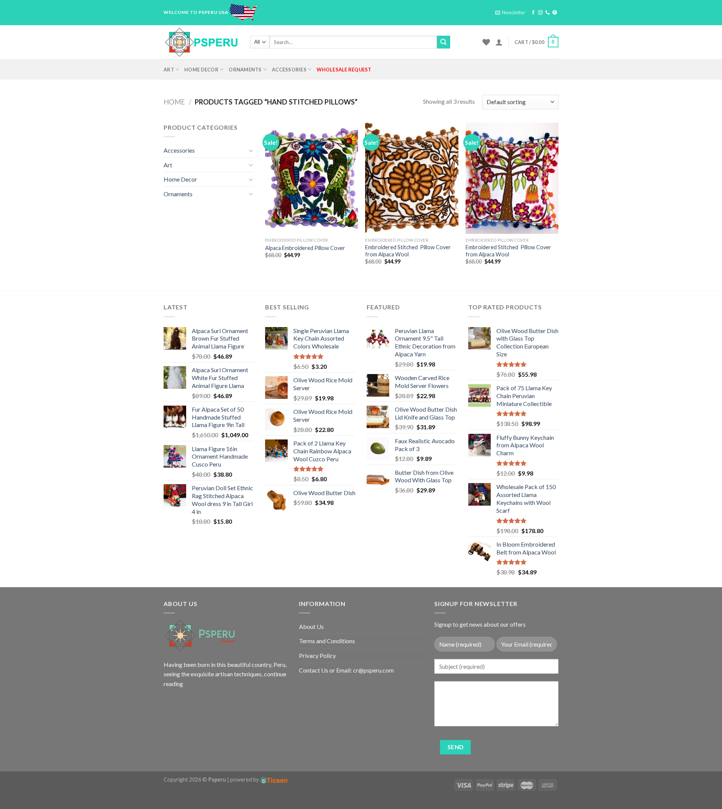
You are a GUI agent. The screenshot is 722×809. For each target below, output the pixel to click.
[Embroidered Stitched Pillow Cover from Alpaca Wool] (411, 178)
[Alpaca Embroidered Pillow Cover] (311, 178)
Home (174, 102)
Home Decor (201, 70)
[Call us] (547, 12)
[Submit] (443, 42)
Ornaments (245, 70)
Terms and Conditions (327, 640)
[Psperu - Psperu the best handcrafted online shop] (201, 42)
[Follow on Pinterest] (554, 12)
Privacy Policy (317, 655)
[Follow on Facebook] (533, 12)
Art (169, 70)
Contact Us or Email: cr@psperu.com (346, 670)
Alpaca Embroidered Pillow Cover (305, 248)
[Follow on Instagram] (540, 12)
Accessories (289, 70)
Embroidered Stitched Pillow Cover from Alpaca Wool (408, 251)
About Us (311, 626)
